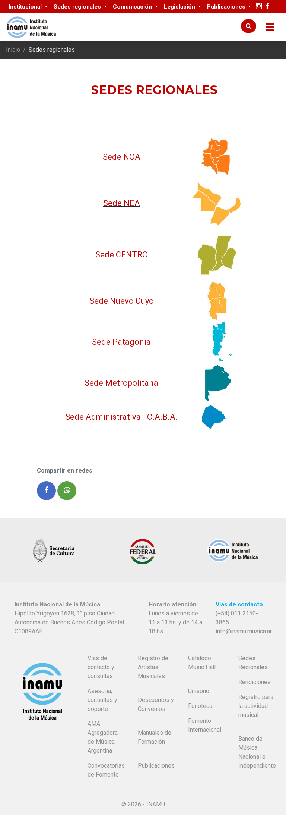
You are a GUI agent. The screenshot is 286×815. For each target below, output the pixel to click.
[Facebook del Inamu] (267, 6)
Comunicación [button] (133, 6)
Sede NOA (121, 157)
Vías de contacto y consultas (101, 667)
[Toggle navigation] (270, 27)
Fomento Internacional (204, 725)
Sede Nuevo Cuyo (121, 300)
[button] (46, 490)
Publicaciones (156, 765)
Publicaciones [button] (227, 6)
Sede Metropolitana (121, 383)
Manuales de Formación (154, 737)
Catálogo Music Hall (202, 663)
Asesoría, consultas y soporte (102, 699)
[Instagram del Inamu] (259, 6)
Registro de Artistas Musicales (153, 667)
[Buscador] (248, 26)
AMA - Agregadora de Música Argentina (103, 737)
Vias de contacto (239, 604)
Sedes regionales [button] (78, 6)
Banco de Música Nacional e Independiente (257, 752)
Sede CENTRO (121, 254)
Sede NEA (121, 203)
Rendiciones (254, 682)
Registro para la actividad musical (255, 705)
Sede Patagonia (121, 342)
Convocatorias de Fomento (106, 770)
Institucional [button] (26, 6)
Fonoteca (200, 705)
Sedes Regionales (253, 663)
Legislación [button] (180, 6)
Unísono (198, 691)
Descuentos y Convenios (156, 704)
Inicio (13, 49)
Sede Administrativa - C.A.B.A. (121, 416)
